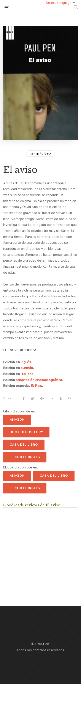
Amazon (17, 420)
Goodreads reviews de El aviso (31, 505)
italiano (27, 373)
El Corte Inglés (25, 457)
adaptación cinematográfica (39, 380)
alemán (27, 367)
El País (36, 385)
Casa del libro (24, 445)
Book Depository (26, 432)
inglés (26, 362)
